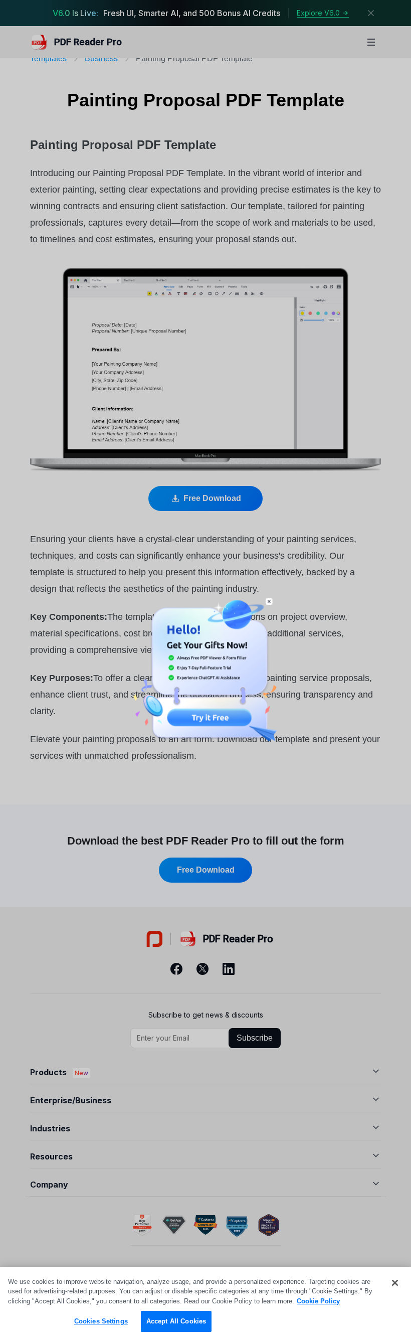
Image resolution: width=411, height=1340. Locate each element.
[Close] (395, 1283)
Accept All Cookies (176, 1321)
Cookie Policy (318, 1301)
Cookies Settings (101, 1321)
